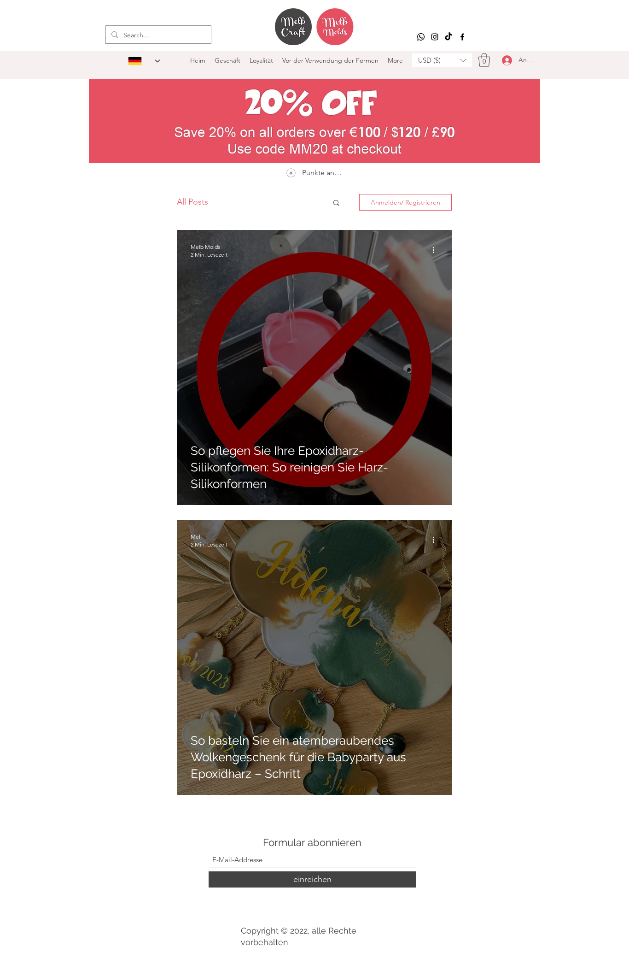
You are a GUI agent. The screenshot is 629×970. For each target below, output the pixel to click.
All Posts (192, 202)
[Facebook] (462, 36)
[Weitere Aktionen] (436, 250)
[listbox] (442, 60)
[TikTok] (448, 36)
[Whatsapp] (420, 36)
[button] (442, 60)
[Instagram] (434, 36)
